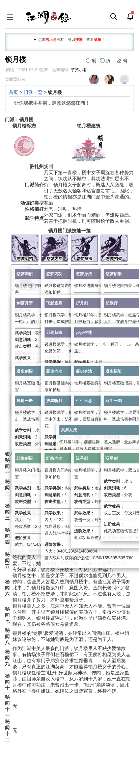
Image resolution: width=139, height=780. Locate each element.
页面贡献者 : (16, 79)
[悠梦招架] (114, 247)
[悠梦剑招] (24, 247)
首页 (13, 92)
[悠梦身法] (84, 247)
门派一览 (33, 92)
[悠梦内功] (54, 247)
